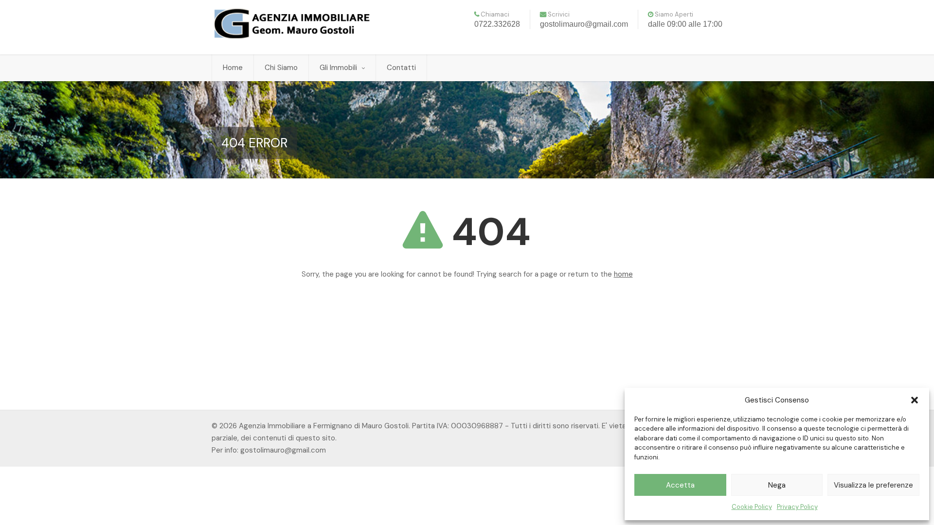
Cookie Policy (752, 507)
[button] (914, 400)
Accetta (680, 485)
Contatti (401, 67)
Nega (777, 485)
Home (233, 67)
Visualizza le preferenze (873, 485)
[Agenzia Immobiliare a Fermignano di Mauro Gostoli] (292, 23)
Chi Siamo (281, 67)
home (623, 274)
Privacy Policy (797, 507)
